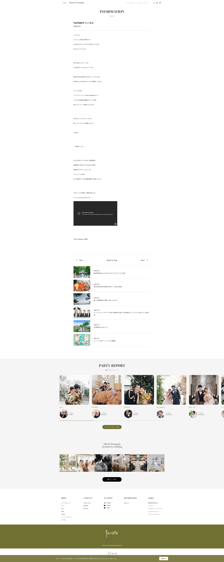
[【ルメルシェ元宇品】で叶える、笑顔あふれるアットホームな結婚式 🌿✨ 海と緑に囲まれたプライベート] (68, 463)
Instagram (108, 503)
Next (142, 260)
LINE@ (108, 507)
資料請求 (86, 505)
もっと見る (113, 479)
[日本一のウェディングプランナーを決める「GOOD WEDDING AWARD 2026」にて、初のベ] (103, 463)
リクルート (151, 505)
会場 (62, 511)
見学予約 (86, 508)
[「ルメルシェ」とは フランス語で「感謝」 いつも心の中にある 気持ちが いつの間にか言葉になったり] (138, 463)
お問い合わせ (87, 503)
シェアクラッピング (153, 511)
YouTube (108, 505)
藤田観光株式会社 (153, 503)
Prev (81, 260)
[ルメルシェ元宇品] (77, 3)
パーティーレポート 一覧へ (112, 427)
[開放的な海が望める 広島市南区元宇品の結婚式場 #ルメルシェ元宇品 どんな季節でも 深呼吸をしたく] (121, 463)
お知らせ (126, 503)
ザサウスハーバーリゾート (155, 508)
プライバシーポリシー (154, 514)
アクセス (63, 520)
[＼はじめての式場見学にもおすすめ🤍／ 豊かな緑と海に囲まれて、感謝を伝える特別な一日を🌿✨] (155, 463)
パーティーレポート (66, 517)
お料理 (63, 514)
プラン (63, 505)
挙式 (62, 508)
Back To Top (112, 260)
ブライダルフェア (130, 2)
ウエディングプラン (143, 2)
